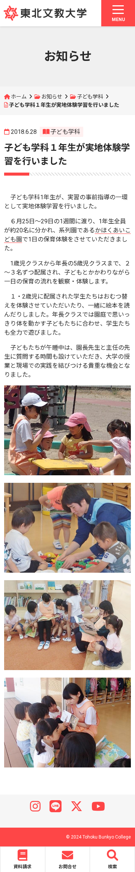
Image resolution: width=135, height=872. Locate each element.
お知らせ (51, 97)
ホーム (19, 97)
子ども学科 (90, 97)
